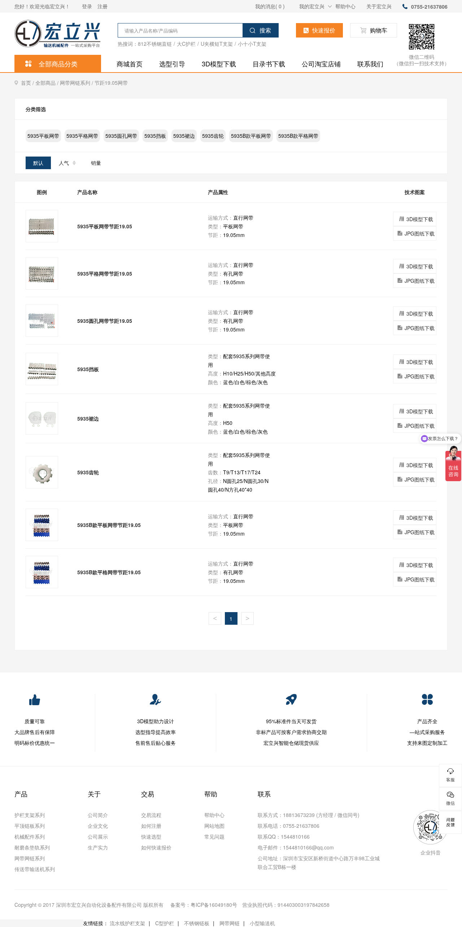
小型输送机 (262, 923)
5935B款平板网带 (251, 135)
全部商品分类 (58, 63)
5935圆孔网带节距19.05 (104, 320)
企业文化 (98, 825)
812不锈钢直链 (155, 43)
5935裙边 (184, 135)
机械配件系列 (29, 836)
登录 (87, 6)
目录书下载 (269, 63)
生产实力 (98, 847)
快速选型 (151, 836)
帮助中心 (345, 6)
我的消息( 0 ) (270, 6)
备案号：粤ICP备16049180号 (203, 904)
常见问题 (214, 836)
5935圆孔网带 (121, 135)
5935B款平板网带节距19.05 (109, 524)
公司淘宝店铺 (321, 63)
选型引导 (172, 63)
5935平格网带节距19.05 (104, 273)
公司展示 (98, 836)
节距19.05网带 (111, 82)
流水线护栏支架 (127, 923)
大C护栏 (186, 43)
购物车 (378, 30)
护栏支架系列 (29, 814)
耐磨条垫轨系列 (32, 847)
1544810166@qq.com (308, 847)
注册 (102, 6)
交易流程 (151, 814)
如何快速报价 (156, 847)
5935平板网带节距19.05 (104, 226)
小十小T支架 (252, 43)
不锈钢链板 (196, 923)
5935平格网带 (82, 135)
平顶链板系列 (29, 825)
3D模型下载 (219, 63)
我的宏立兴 (311, 6)
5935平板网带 (43, 135)
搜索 (265, 30)
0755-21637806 (429, 6)
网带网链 (229, 923)
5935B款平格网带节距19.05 (109, 572)
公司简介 (98, 814)
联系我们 (370, 63)
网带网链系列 (77, 83)
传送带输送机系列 (34, 869)
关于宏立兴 (379, 6)
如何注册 (151, 825)
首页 (28, 83)
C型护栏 (164, 923)
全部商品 (47, 83)
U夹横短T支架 (217, 43)
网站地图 (214, 825)
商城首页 (130, 63)
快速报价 (323, 30)
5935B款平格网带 (298, 135)
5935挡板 (155, 135)
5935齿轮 (213, 135)
